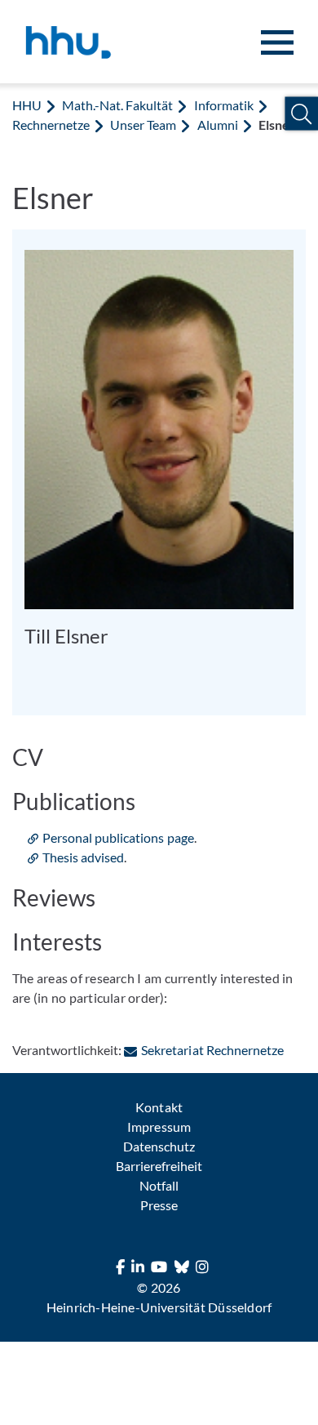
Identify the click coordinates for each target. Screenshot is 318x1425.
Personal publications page (118, 837)
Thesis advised (83, 857)
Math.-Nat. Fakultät (117, 105)
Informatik (224, 105)
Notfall (159, 1185)
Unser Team (143, 124)
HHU (27, 105)
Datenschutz (159, 1146)
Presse (159, 1205)
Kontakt (158, 1107)
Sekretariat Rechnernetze (212, 1050)
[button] (301, 114)
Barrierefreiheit (159, 1165)
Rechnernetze (51, 124)
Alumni (217, 124)
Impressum (158, 1126)
